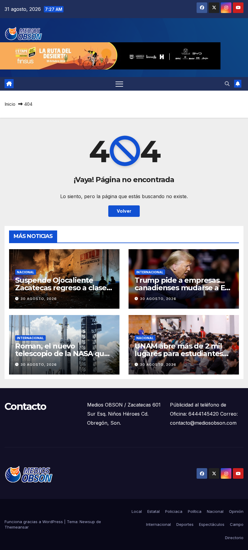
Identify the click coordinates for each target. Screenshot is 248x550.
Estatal (153, 511)
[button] (227, 84)
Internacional (149, 272)
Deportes (185, 524)
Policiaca (173, 511)
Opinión (236, 511)
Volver (124, 211)
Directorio (234, 537)
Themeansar (17, 527)
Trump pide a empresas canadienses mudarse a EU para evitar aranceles (182, 288)
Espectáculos (211, 524)
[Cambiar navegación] (119, 83)
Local (137, 511)
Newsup (87, 521)
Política (194, 511)
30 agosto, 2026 (39, 299)
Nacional (25, 272)
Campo (236, 524)
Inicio (10, 104)
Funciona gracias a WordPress (34, 521)
